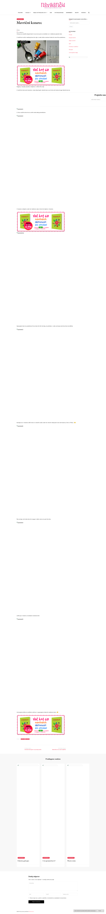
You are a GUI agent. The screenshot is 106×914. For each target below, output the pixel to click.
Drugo (70, 34)
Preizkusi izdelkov (73, 46)
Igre (51, 12)
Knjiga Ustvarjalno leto (39, 12)
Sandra (18, 30)
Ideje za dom (72, 40)
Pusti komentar (21, 32)
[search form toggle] (88, 12)
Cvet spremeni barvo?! (48, 861)
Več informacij (93, 910)
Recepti (77, 12)
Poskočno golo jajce (23, 861)
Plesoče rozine (71, 861)
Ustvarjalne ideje (59, 12)
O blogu (27, 12)
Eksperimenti (69, 12)
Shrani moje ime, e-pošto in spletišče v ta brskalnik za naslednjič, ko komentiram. (48, 898)
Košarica (83, 12)
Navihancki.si (31, 911)
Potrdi (71, 26)
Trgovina (20, 12)
